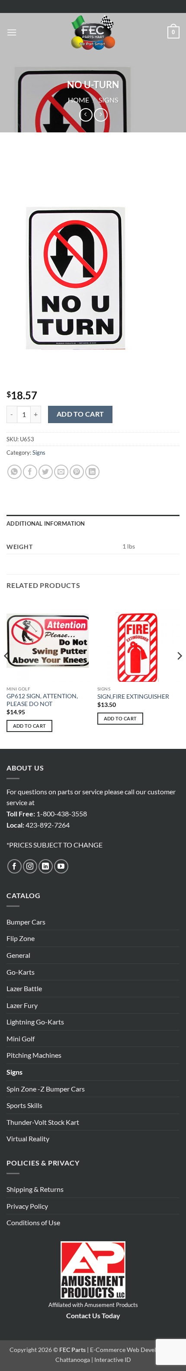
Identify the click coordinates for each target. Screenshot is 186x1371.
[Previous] (7, 673)
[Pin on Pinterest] (77, 472)
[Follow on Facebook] (14, 866)
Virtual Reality (27, 1138)
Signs (108, 100)
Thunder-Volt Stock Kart (42, 1122)
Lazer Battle (24, 988)
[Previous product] (100, 115)
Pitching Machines (33, 1055)
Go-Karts (20, 972)
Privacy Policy (27, 1206)
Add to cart (80, 414)
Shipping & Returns (35, 1189)
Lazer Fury (22, 1005)
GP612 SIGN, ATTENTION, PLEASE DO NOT (42, 700)
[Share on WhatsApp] (14, 472)
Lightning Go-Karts (35, 1022)
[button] (11, 32)
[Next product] (86, 115)
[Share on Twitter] (45, 472)
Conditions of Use (33, 1222)
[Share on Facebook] (30, 472)
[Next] (179, 673)
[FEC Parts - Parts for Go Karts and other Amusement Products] (93, 32)
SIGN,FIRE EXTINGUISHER (133, 696)
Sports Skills (24, 1105)
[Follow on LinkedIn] (45, 866)
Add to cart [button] (29, 726)
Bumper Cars (25, 922)
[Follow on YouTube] (61, 866)
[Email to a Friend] (61, 472)
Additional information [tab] (45, 523)
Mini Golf (20, 1038)
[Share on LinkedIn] (92, 472)
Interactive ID (112, 1359)
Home (78, 100)
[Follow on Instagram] (30, 866)
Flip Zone (20, 938)
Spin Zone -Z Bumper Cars (45, 1089)
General (18, 955)
